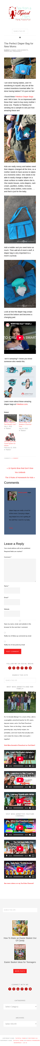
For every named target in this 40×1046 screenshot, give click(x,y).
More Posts (20, 971)
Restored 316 (33, 1038)
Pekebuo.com (22, 404)
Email (6, 597)
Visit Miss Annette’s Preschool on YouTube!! (19, 745)
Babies (14, 50)
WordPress (18, 1042)
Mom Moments (22, 50)
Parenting (8, 51)
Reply (11, 528)
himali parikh (22, 492)
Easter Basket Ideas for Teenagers (20, 962)
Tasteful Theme (18, 1040)
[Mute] (30, 766)
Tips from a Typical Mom (20, 13)
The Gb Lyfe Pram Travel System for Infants (10, 443)
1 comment (15, 458)
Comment (7, 557)
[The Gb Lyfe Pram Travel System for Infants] (10, 437)
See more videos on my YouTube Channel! (19, 883)
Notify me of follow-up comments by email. (18, 636)
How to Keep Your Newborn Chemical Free (25, 424)
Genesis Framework (33, 1040)
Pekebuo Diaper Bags (24, 97)
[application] (20, 759)
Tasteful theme (20, 1038)
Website (6, 609)
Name (6, 586)
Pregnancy (17, 51)
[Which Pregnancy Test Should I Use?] (10, 418)
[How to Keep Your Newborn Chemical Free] (25, 418)
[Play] (7, 766)
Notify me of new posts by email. (14, 645)
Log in (25, 1042)
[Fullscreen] (33, 766)
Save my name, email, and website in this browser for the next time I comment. (17, 625)
